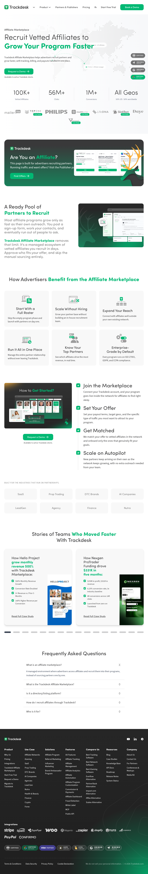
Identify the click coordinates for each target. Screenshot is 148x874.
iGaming (28, 759)
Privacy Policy (47, 864)
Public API (69, 814)
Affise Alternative (93, 798)
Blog (108, 755)
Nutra (27, 789)
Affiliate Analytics (72, 770)
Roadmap (110, 772)
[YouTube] (128, 739)
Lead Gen (29, 785)
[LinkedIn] (135, 739)
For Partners (132, 763)
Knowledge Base (113, 763)
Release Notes (112, 776)
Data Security (31, 864)
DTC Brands (30, 772)
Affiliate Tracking (72, 759)
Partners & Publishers (66, 7)
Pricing (86, 7)
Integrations (9, 763)
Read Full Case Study (23, 616)
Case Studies (111, 759)
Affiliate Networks (32, 755)
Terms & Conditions (12, 864)
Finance (28, 798)
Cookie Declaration (66, 864)
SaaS (27, 763)
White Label (70, 805)
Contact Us (131, 759)
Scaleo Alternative (94, 802)
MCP (67, 809)
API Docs (110, 768)
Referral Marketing (53, 759)
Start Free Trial (108, 7)
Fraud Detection (72, 801)
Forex (27, 806)
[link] (18, 71)
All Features (70, 755)
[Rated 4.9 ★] (138, 70)
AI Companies (31, 776)
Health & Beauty (32, 793)
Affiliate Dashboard (73, 796)
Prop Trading (30, 768)
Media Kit (131, 775)
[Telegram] (142, 739)
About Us (131, 755)
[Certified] (138, 56)
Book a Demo (132, 7)
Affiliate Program (52, 755)
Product (44, 7)
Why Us (7, 755)
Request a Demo (11, 779)
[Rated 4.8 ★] (138, 63)
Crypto (28, 802)
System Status (112, 781)
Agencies (28, 781)
